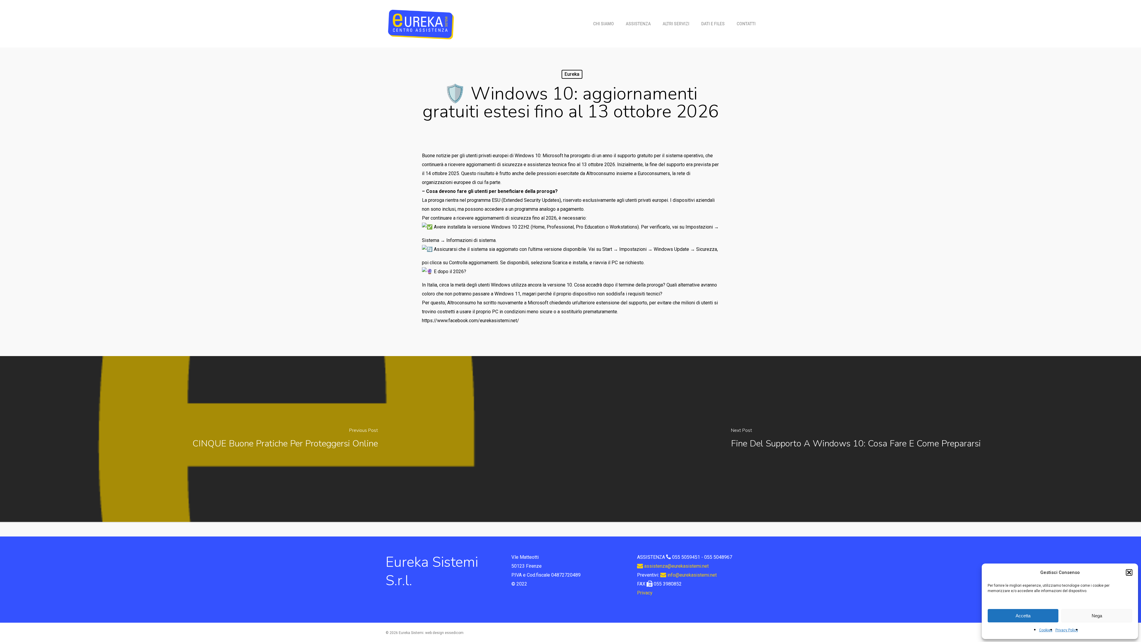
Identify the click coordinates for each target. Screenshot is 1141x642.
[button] (1129, 572)
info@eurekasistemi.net (691, 575)
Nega (1097, 615)
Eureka (572, 74)
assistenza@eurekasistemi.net (676, 566)
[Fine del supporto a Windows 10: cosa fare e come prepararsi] (855, 439)
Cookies (1045, 630)
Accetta (1023, 615)
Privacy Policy (1066, 630)
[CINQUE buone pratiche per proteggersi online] (285, 439)
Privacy (645, 593)
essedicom (454, 633)
